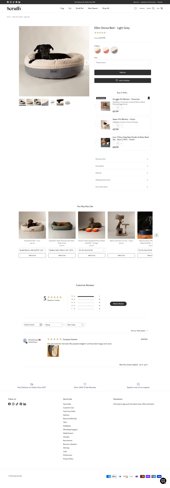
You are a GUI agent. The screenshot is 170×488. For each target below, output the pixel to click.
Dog (62, 8)
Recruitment (67, 440)
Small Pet (79, 8)
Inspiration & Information (148, 2)
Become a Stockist (70, 444)
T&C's (65, 422)
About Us (136, 2)
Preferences (67, 455)
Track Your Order (69, 411)
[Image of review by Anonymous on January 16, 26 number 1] (53, 351)
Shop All (105, 8)
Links (65, 451)
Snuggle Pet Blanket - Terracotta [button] (126, 99)
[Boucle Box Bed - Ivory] (32, 225)
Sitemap (66, 448)
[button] (97, 50)
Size (95, 58)
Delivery (66, 415)
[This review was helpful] (140, 365)
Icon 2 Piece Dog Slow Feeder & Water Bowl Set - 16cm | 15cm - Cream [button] (131, 138)
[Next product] (156, 235)
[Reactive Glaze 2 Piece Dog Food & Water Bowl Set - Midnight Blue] (151, 225)
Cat (70, 8)
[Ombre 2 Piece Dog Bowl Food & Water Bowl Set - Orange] (91, 225)
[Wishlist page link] (135, 8)
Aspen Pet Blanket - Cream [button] (124, 119)
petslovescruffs (17, 476)
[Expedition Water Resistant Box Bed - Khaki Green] (62, 225)
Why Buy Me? (101, 159)
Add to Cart (32, 255)
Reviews (160, 2)
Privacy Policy (68, 459)
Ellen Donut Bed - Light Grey (21, 17)
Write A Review (118, 304)
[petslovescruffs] (14, 8)
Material (98, 173)
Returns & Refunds (70, 419)
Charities (66, 437)
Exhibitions (67, 426)
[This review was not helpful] (145, 365)
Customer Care (68, 408)
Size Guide (67, 404)
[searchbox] (31, 325)
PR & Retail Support (70, 430)
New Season (93, 8)
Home (9, 17)
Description (100, 166)
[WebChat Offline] (163, 480)
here (119, 404)
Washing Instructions (103, 180)
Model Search (68, 433)
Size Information (102, 187)
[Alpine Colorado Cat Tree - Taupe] (121, 225)
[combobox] (32, 250)
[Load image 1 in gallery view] (54, 61)
